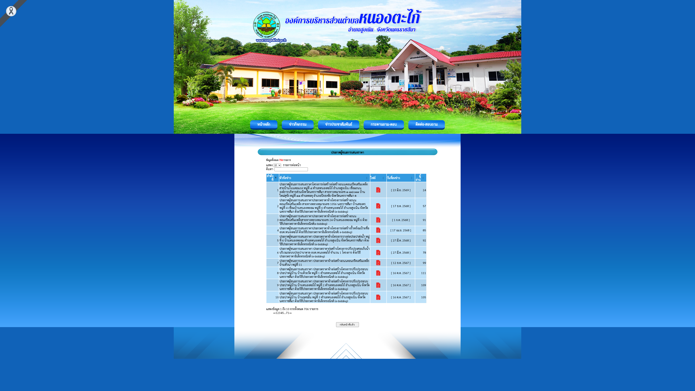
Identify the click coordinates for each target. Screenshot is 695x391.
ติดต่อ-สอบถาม (427, 124)
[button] (285, 178)
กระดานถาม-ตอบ (384, 124)
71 (287, 313)
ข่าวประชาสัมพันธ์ (338, 124)
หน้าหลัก (263, 124)
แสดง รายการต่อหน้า (283, 165)
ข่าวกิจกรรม (297, 124)
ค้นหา (269, 169)
